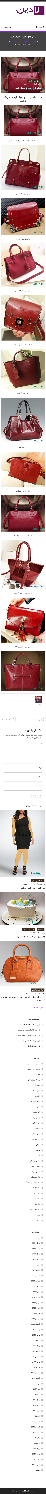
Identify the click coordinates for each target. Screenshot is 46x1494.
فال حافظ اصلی (36, 1007)
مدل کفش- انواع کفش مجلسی (32, 888)
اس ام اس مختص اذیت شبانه (36, 720)
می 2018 (37, 1340)
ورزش (38, 1215)
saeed (36, 933)
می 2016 (37, 1443)
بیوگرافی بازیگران (34, 1080)
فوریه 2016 (36, 1459)
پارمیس (25, 884)
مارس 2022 (36, 1259)
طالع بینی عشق (7, 719)
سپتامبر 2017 (35, 1373)
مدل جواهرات (35, 1177)
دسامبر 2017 (36, 1356)
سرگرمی (37, 1144)
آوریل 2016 (36, 1448)
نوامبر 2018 (36, 1335)
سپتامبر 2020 (35, 1297)
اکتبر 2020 (36, 1292)
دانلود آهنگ (36, 1090)
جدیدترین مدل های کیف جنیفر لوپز (31, 937)
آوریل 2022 (36, 1254)
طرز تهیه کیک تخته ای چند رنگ (30, 1024)
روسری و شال (35, 1117)
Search (7, 27)
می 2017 (37, 1394)
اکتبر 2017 (36, 1367)
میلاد (24, 84)
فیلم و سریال (35, 1171)
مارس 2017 (36, 1405)
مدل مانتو (37, 1198)
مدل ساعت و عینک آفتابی (31, 1182)
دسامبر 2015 (35, 1470)
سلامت (37, 1150)
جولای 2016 (36, 1432)
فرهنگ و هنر (36, 1166)
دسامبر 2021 (35, 1275)
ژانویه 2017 (36, 1416)
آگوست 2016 (35, 1427)
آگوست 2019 (35, 1324)
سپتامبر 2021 (35, 1281)
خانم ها (37, 1085)
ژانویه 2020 (36, 1308)
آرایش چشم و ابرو (34, 1063)
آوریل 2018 (36, 1346)
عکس (38, 1155)
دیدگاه (39, 743)
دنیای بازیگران (35, 1101)
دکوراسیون (36, 1112)
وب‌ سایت (39, 785)
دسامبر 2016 (35, 1421)
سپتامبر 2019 (35, 1319)
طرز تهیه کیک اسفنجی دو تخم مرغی (28, 1035)
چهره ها (37, 1220)
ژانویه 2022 (36, 1270)
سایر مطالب (36, 1134)
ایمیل (39, 776)
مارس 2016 (36, 1454)
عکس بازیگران (35, 1161)
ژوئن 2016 (36, 1438)
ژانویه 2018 (36, 1351)
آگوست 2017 (35, 1378)
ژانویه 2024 (36, 1248)
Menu (39, 27)
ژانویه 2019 (36, 1329)
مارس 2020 (36, 1302)
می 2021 (37, 1286)
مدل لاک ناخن (35, 1188)
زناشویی (37, 1128)
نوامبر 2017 (36, 1362)
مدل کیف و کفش (33, 81)
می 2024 (36, 1237)
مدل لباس (36, 1193)
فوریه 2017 (36, 1410)
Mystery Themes (37, 1491)
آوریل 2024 (36, 1243)
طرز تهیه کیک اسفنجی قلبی (30, 1041)
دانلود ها (37, 1096)
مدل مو (37, 1204)
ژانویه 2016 (36, 1465)
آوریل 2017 (36, 1400)
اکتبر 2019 (36, 1313)
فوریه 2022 (36, 1265)
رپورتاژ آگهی (36, 1123)
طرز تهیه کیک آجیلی (33, 1046)
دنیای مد (40, 929)
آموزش (37, 1074)
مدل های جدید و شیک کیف (28, 88)
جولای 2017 (36, 1383)
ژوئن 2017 (36, 1389)
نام (40, 767)
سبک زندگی (36, 1139)
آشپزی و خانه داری (34, 1069)
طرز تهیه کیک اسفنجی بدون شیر (29, 1030)
